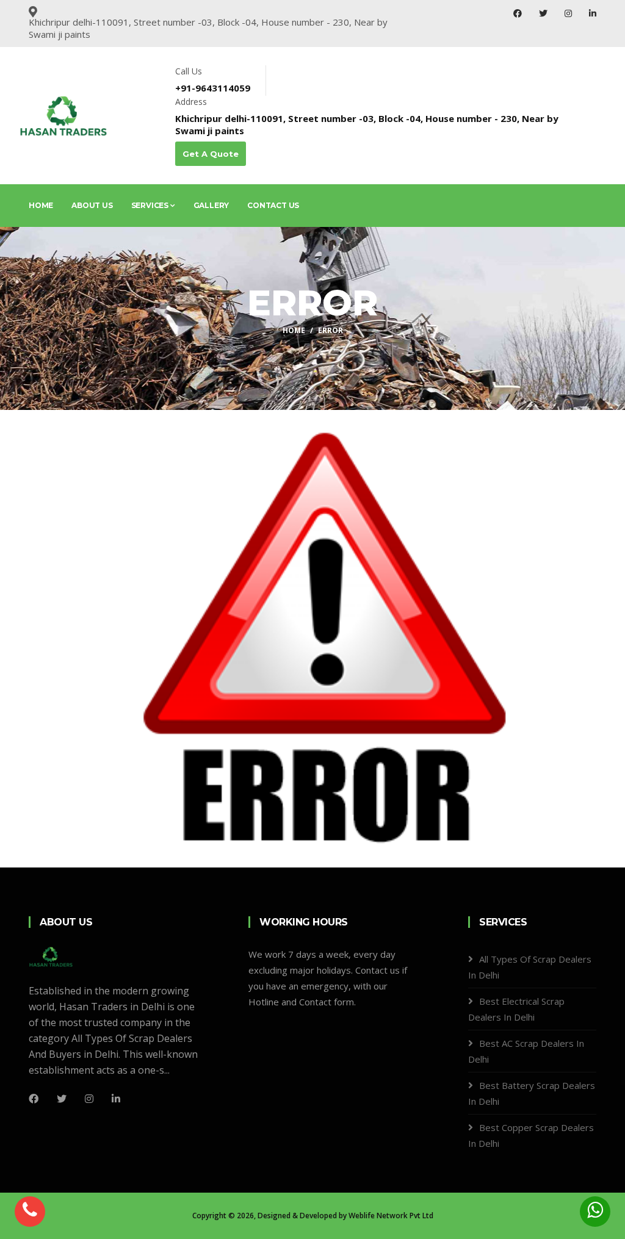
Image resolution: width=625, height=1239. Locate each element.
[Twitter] (544, 13)
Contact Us (273, 205)
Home (41, 205)
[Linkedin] (116, 1099)
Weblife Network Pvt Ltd (391, 1215)
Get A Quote (210, 154)
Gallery (211, 205)
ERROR (330, 330)
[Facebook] (519, 13)
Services (150, 205)
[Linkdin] (593, 13)
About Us (91, 205)
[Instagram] (569, 13)
